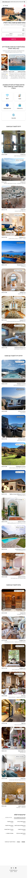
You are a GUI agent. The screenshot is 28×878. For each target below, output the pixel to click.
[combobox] (13, 30)
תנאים (11, 871)
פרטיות (15, 871)
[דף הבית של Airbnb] (24, 5)
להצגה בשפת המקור (6, 1)
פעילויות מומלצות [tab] (8, 817)
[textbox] (19, 35)
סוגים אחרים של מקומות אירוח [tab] (19, 817)
